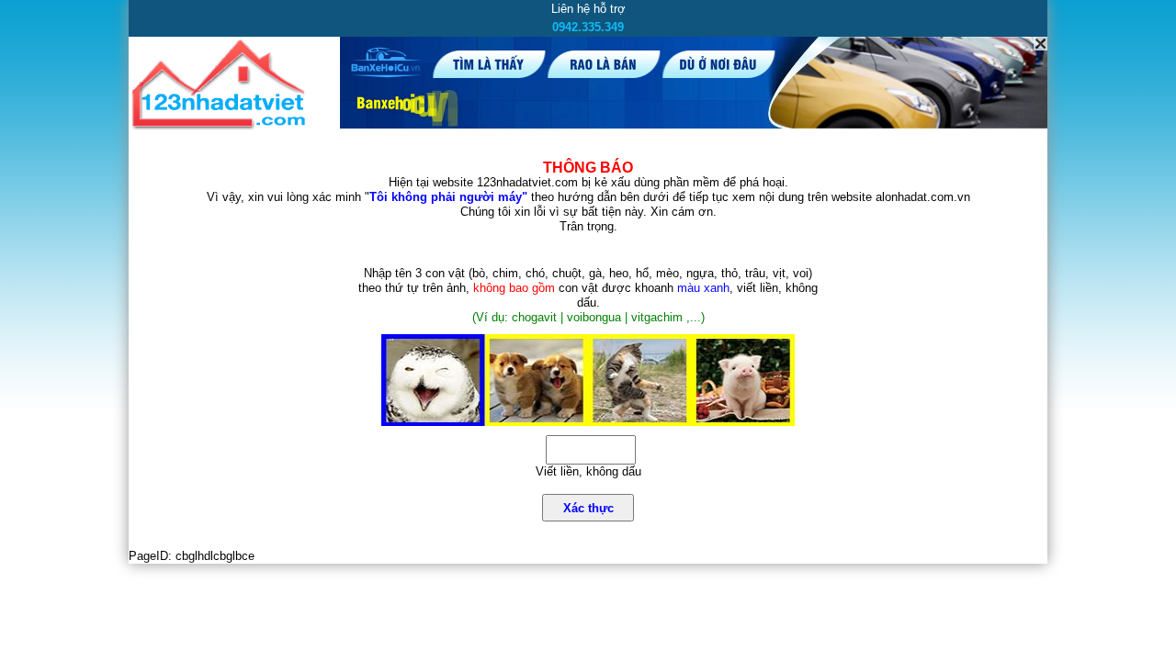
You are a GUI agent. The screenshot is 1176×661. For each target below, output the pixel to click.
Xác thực (588, 508)
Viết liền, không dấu (588, 471)
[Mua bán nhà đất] (222, 126)
